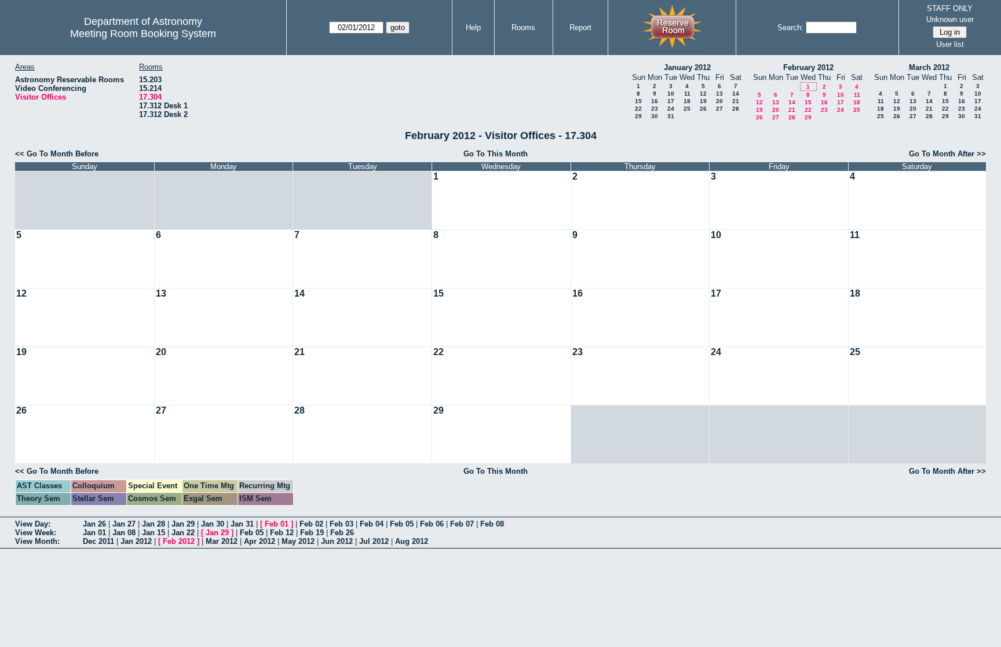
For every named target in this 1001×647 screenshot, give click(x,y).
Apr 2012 (259, 541)
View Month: (37, 541)
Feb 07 (462, 524)
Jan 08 (124, 532)
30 (654, 116)
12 (703, 93)
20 (719, 101)
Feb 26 (342, 532)
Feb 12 (282, 532)
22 (638, 108)
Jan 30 (212, 524)
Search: (790, 27)
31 (670, 116)
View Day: (32, 524)
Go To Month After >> (947, 153)
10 (670, 93)
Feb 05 (402, 524)
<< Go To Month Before (56, 153)
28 (735, 108)
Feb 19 (312, 532)
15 (638, 101)
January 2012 (687, 67)
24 (670, 108)
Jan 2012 (136, 541)
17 (670, 101)
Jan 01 (94, 532)
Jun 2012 (337, 541)
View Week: (35, 532)
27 (719, 108)
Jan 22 (183, 532)
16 (654, 101)
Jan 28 (153, 524)
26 (703, 108)
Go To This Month (495, 153)
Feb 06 (432, 524)
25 (687, 108)
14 (735, 93)
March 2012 (929, 67)
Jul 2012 (374, 541)
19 (703, 101)
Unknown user (950, 19)
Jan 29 (183, 524)
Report (580, 27)
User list (950, 44)
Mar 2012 (222, 541)
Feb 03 (341, 524)
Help (473, 27)
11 (687, 93)
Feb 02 (311, 524)
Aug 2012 (411, 541)
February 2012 (808, 67)
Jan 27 (124, 524)
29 (638, 116)
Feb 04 (371, 524)
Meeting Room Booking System (143, 33)
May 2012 (298, 541)
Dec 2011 (98, 541)
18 (687, 101)
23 (654, 108)
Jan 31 (242, 524)
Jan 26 (94, 524)
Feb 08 (492, 524)
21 (735, 101)
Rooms (523, 27)
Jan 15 (153, 532)
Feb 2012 (179, 541)
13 (719, 93)
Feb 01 (276, 524)
